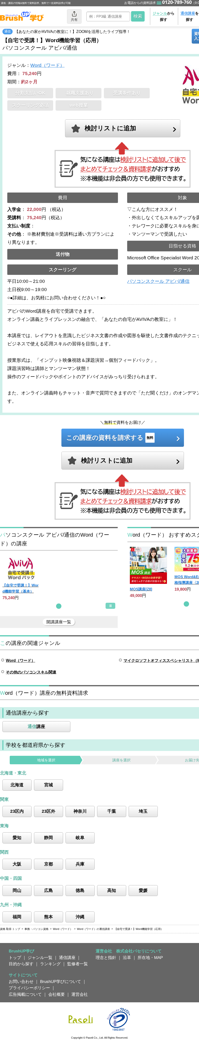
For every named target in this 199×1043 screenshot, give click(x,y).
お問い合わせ (21, 981)
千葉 (111, 811)
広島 (48, 890)
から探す (163, 16)
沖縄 (80, 916)
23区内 (17, 811)
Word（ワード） (47, 65)
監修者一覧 (77, 964)
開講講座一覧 (58, 622)
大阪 (17, 864)
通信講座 (67, 957)
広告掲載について (25, 994)
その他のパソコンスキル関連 (31, 672)
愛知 (17, 837)
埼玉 (143, 811)
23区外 (48, 811)
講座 (36, 726)
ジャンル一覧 (40, 957)
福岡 (17, 916)
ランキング (50, 964)
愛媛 (143, 890)
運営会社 (79, 994)
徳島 (80, 890)
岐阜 (80, 837)
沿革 (127, 957)
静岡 (48, 837)
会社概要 (56, 994)
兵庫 (80, 864)
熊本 (48, 916)
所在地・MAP (150, 957)
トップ (15, 957)
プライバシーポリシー (29, 988)
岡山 (17, 890)
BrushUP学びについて (60, 981)
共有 (74, 20)
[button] (58, 606)
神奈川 (80, 811)
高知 (111, 890)
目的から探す (21, 964)
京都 (48, 864)
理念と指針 (106, 957)
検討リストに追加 (110, 128)
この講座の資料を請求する (109, 437)
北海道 (17, 784)
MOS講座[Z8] (141, 589)
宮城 (48, 784)
